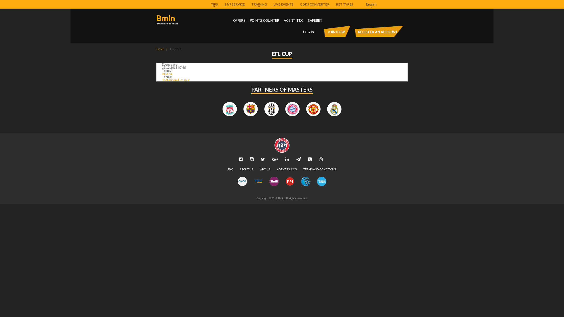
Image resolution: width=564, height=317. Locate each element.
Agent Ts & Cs (287, 169)
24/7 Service (234, 4)
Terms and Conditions (319, 169)
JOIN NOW (336, 32)
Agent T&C (293, 20)
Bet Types (344, 4)
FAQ (230, 169)
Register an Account (378, 32)
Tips (214, 4)
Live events (283, 4)
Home (160, 49)
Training (259, 4)
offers (239, 20)
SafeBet (315, 20)
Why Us (265, 169)
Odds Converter (314, 4)
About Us (246, 169)
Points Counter (264, 20)
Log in (308, 32)
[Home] (175, 20)
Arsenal (167, 74)
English (371, 4)
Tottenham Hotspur (176, 80)
